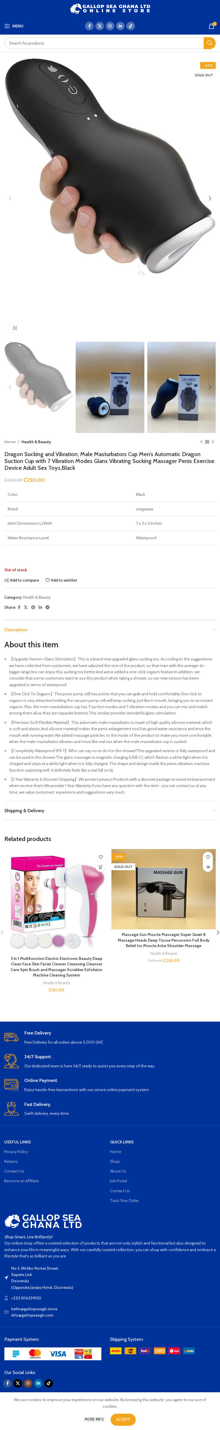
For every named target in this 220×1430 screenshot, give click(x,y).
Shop (115, 1161)
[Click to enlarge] (15, 328)
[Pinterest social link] (33, 607)
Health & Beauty (36, 441)
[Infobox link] (110, 1037)
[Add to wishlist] (101, 857)
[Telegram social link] (47, 607)
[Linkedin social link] (120, 26)
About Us (118, 1171)
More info (95, 1419)
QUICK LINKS (122, 1142)
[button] (101, 867)
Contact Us (14, 1171)
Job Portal (118, 1180)
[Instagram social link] (110, 26)
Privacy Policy (16, 1151)
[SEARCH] (210, 43)
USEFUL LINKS (17, 1142)
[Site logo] (110, 8)
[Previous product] (201, 442)
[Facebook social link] (89, 26)
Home (9, 441)
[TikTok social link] (130, 26)
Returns (11, 1161)
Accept (123, 1419)
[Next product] (213, 442)
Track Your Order (124, 1200)
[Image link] (52, 1353)
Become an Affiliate (21, 1180)
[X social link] (99, 26)
